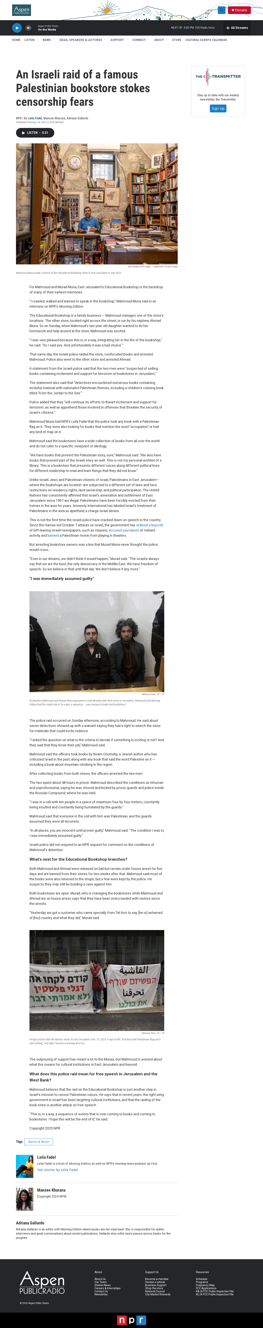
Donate (241, 10)
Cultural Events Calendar (206, 40)
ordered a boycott (149, 525)
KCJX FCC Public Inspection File (215, 1294)
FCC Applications (206, 1288)
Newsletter (101, 1294)
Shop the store (154, 1288)
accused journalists (124, 530)
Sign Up (218, 108)
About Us (100, 1279)
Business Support (156, 1285)
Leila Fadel (35, 118)
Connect (139, 40)
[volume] (28, 28)
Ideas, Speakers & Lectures (80, 40)
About (159, 40)
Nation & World (38, 1141)
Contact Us (101, 1291)
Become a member (157, 1279)
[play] (17, 28)
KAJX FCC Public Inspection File (215, 1291)
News (47, 40)
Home (16, 40)
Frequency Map (205, 1285)
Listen (29, 40)
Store (177, 40)
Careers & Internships (108, 1288)
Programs (202, 1282)
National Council (155, 1291)
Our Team (101, 1282)
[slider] (34, 28)
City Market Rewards (157, 1294)
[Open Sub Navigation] (37, 40)
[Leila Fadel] (24, 1166)
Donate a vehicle (155, 1282)
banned (54, 535)
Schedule (201, 1279)
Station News (103, 1285)
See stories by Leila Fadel (57, 1169)
